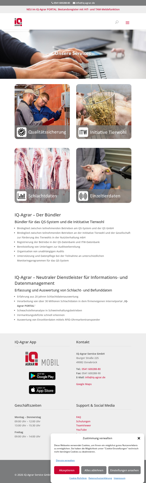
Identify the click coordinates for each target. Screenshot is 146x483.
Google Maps (84, 384)
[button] (139, 438)
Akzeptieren (66, 470)
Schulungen (83, 421)
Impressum (119, 478)
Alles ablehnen (94, 470)
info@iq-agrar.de (85, 2)
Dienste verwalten (65, 460)
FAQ (78, 417)
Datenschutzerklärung (100, 478)
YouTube (81, 429)
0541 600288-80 (91, 369)
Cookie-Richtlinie (78, 478)
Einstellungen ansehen (124, 470)
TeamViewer (83, 425)
